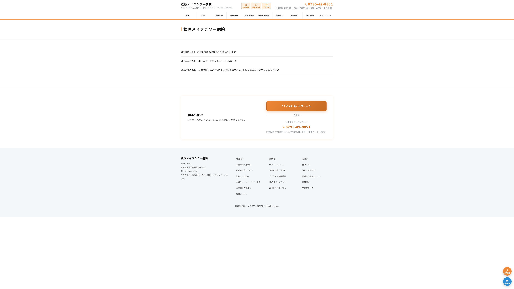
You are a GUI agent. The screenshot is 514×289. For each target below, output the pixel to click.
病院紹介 (294, 15)
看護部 (305, 158)
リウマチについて (276, 164)
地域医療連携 (263, 15)
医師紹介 (273, 158)
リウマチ (219, 15)
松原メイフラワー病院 (196, 4)
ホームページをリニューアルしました (217, 60)
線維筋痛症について (244, 170)
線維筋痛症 (249, 15)
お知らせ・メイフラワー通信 (248, 182)
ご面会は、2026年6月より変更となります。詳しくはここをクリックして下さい (238, 69)
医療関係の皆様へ (243, 188)
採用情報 (310, 15)
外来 (187, 15)
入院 (203, 15)
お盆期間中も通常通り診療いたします (216, 52)
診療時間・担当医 (243, 164)
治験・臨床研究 (308, 170)
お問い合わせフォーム (298, 106)
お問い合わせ (325, 15)
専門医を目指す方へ (277, 188)
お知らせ (280, 15)
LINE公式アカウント (277, 182)
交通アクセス (307, 188)
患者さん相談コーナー (311, 176)
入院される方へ (242, 176)
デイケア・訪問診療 (277, 176)
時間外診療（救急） (277, 170)
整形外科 (234, 15)
